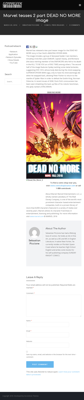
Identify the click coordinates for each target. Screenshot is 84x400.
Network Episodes (13, 57)
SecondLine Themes (31, 396)
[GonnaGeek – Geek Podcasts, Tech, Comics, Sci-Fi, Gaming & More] (13, 4)
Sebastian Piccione (30, 25)
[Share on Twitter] (30, 47)
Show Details (13, 60)
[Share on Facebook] (27, 47)
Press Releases (58, 25)
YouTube (14, 63)
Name (29, 321)
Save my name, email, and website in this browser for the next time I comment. (51, 355)
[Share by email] (37, 47)
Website (29, 341)
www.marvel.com (37, 216)
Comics (47, 25)
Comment (30, 293)
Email (28, 331)
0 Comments (74, 25)
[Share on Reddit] (34, 47)
